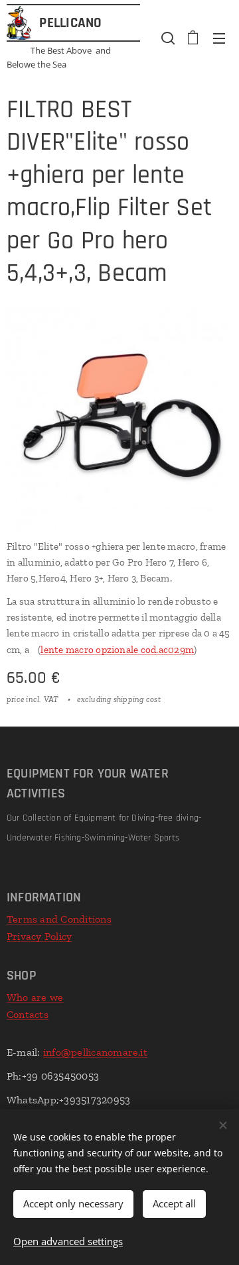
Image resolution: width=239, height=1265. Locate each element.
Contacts (27, 1014)
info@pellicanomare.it (95, 1052)
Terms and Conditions (59, 919)
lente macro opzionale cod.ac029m (117, 650)
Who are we (35, 997)
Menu (219, 38)
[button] (166, 37)
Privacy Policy (39, 936)
